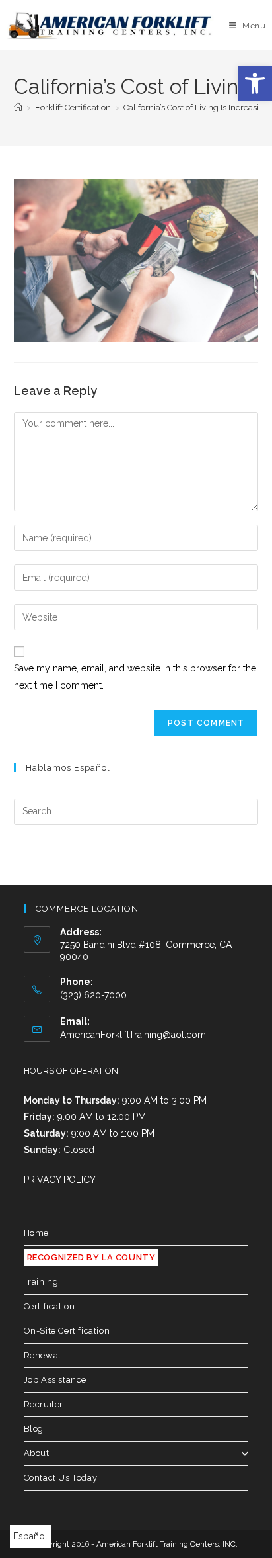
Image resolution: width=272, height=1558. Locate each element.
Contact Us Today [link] (61, 1478)
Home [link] (36, 1233)
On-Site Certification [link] (67, 1331)
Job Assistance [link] (55, 1380)
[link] (255, 83)
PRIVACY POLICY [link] (60, 1179)
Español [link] (30, 1536)
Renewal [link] (42, 1355)
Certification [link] (49, 1306)
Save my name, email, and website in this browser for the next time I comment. (135, 676)
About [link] (37, 1453)
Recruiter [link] (43, 1404)
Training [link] (41, 1282)
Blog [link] (34, 1429)
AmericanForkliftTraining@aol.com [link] (133, 1034)
